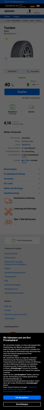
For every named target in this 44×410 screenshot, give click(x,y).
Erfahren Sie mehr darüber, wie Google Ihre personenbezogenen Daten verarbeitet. (20, 389)
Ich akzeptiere (22, 397)
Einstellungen (22, 404)
